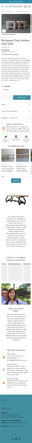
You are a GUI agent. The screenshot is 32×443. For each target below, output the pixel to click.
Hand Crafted (16, 139)
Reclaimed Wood (6, 140)
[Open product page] (8, 155)
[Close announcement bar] (30, 1)
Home (3, 11)
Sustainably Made (26, 140)
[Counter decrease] (3, 97)
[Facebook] (12, 439)
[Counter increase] (9, 97)
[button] (2, 6)
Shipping (3, 51)
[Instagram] (16, 439)
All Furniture (10, 11)
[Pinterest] (19, 439)
